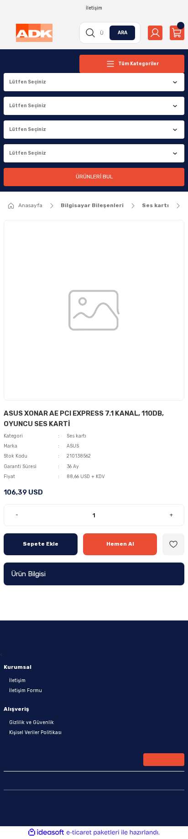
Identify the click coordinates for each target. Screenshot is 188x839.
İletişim (17, 680)
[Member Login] (155, 33)
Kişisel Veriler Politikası (35, 732)
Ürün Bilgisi (28, 574)
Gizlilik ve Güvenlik (31, 722)
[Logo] (34, 33)
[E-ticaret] (93, 832)
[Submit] (163, 759)
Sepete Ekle (40, 544)
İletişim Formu (25, 690)
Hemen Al (120, 544)
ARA (122, 33)
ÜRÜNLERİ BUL (94, 176)
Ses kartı (76, 436)
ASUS (73, 446)
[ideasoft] (46, 833)
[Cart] (177, 33)
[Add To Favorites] (173, 544)
